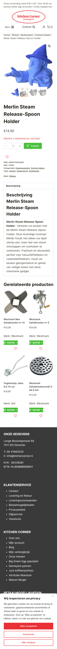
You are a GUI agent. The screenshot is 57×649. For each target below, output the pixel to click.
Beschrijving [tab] (13, 185)
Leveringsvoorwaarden (23, 500)
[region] (28, 621)
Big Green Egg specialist (23, 561)
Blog (11, 547)
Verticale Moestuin (20, 575)
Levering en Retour (20, 495)
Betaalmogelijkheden (21, 505)
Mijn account (16, 542)
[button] (49, 46)
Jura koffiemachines (21, 570)
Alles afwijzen (28, 642)
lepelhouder (34, 171)
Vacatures (15, 518)
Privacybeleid (17, 509)
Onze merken (17, 556)
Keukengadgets (23, 168)
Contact (13, 491)
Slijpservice (15, 514)
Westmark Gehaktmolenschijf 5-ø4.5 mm (41, 386)
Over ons (14, 538)
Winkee (12, 176)
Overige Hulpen (38, 168)
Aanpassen (28, 634)
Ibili (13, 403)
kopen (35, 145)
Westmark (17, 336)
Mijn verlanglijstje (19, 552)
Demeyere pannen (20, 565)
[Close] (54, 596)
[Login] (43, 27)
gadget (12, 171)
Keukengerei (22, 171)
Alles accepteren (28, 626)
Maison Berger (17, 579)
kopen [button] (11, 342)
